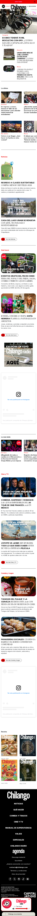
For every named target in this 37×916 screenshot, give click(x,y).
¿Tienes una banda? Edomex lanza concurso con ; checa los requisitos (25, 74)
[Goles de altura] (28, 770)
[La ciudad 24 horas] (28, 745)
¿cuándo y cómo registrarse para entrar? (25, 57)
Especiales (18, 840)
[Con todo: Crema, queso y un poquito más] (9, 745)
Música (19, 66)
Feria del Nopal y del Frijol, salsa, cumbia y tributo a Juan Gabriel (18, 278)
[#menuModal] (3, 6)
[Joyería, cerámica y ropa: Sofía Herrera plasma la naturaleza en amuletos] (18, 303)
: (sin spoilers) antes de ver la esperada (17, 545)
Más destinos (4, 133)
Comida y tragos (7, 573)
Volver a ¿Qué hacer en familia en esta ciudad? (10, 138)
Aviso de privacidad (18, 874)
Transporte (5, 35)
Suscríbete (18, 861)
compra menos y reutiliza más (18, 184)
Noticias (26, 104)
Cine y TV (5, 474)
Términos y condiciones (18, 871)
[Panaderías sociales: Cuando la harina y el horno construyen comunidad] (18, 627)
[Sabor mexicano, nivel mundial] (9, 770)
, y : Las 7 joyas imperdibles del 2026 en (17, 504)
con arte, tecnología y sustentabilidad (18, 223)
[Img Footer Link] (18, 851)
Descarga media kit (18, 857)
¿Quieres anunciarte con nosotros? (18, 864)
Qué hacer (5, 250)
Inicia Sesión (32, 6)
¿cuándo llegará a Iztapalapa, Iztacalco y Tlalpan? (18, 41)
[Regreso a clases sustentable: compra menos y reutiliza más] (18, 170)
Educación (19, 50)
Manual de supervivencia (18, 828)
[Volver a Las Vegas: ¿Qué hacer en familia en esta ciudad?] (11, 126)
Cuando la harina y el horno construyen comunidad (18, 642)
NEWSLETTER (8, 6)
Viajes (18, 834)
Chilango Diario (18, 846)
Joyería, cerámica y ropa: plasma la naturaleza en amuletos (18, 318)
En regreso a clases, (10, 110)
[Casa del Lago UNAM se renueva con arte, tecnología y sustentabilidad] (18, 207)
